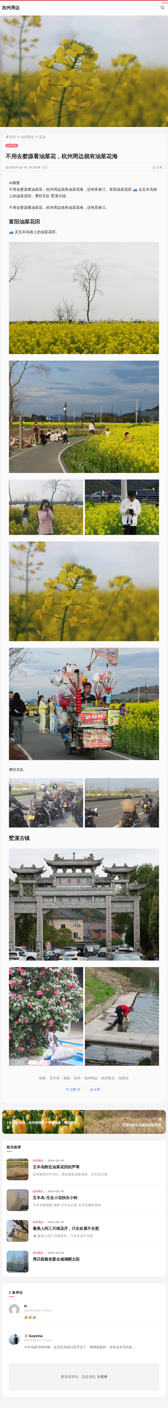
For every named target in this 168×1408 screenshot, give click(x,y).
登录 (103, 1376)
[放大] (153, 247)
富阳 (66, 1078)
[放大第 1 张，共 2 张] (77, 485)
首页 (12, 137)
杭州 (77, 1078)
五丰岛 (55, 1078)
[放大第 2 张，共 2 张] (153, 485)
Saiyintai (36, 1336)
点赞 (74, 1089)
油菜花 (123, 1078)
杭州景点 (108, 1078)
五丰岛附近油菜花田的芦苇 (56, 1167)
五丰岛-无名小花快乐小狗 (55, 1197)
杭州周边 (11, 7)
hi (25, 1306)
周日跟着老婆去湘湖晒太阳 (56, 1259)
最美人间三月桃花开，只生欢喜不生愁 (66, 1228)
